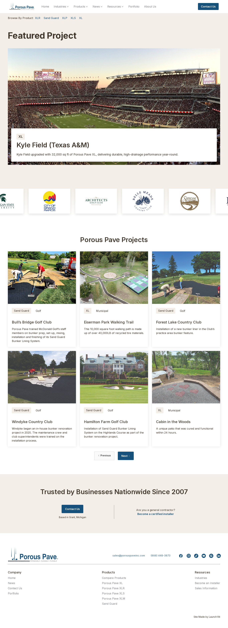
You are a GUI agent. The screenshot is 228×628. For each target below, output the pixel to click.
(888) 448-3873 (160, 555)
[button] (61, 6)
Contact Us (15, 588)
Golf (38, 311)
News (11, 583)
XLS (73, 18)
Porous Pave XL (112, 583)
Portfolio (133, 6)
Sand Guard (51, 18)
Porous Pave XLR (113, 588)
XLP (64, 18)
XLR (37, 18)
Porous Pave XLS (113, 593)
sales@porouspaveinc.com (128, 555)
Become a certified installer (155, 514)
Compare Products (114, 578)
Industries (201, 578)
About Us (150, 6)
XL (80, 18)
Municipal (102, 311)
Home (45, 6)
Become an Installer (207, 583)
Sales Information (206, 588)
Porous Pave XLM (113, 598)
